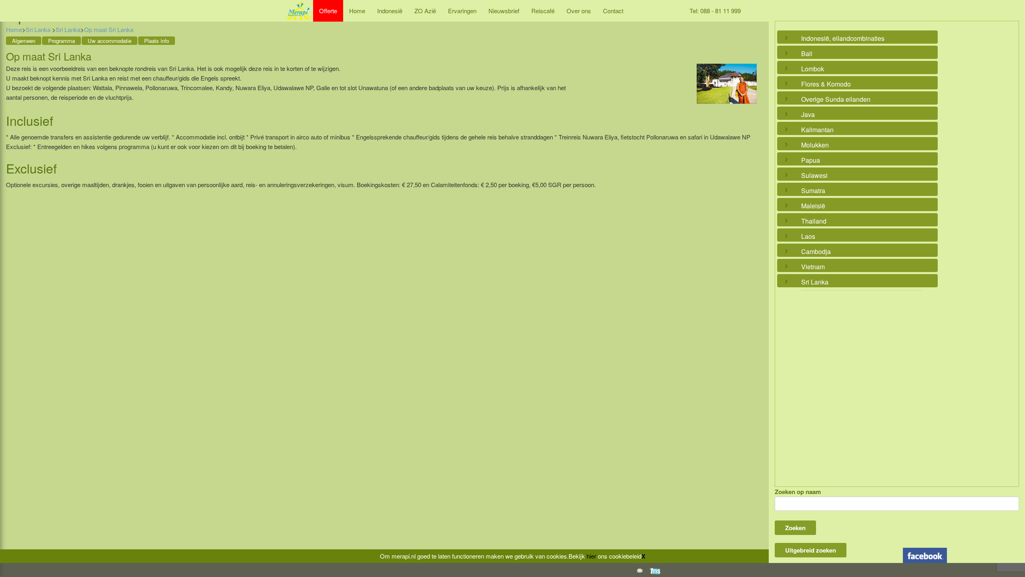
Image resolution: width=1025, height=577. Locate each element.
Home (357, 10)
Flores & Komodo (826, 84)
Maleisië (813, 205)
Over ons (579, 10)
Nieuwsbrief (503, 10)
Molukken (815, 144)
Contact (613, 10)
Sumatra (813, 190)
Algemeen (23, 40)
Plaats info (156, 40)
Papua (810, 160)
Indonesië (389, 10)
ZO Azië (425, 10)
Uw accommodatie (109, 40)
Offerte (328, 10)
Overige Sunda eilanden (835, 99)
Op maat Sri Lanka (108, 29)
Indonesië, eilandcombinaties (842, 38)
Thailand (813, 221)
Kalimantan (817, 129)
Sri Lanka (39, 29)
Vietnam (813, 266)
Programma (61, 40)
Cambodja (816, 251)
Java (808, 114)
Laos (808, 236)
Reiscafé (543, 10)
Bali (806, 53)
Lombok (812, 68)
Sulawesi (814, 175)
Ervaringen (462, 10)
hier (591, 556)
